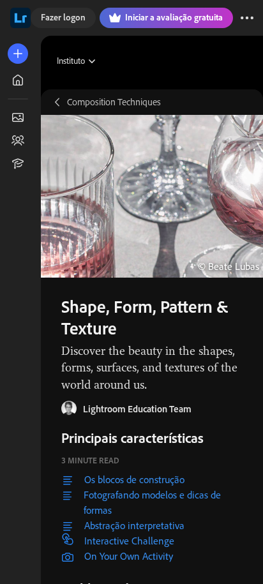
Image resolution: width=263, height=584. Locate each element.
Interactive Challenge (129, 540)
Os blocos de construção (134, 479)
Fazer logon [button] (63, 17)
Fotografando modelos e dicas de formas (152, 502)
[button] (247, 18)
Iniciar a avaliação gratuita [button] (174, 17)
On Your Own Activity (128, 556)
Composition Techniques (114, 102)
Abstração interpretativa (134, 525)
